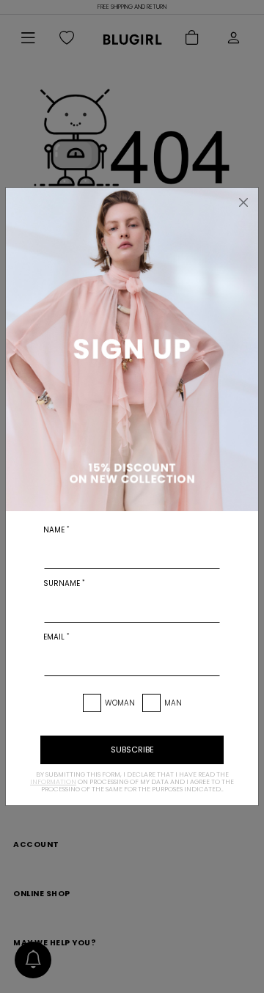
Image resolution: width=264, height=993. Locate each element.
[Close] (243, 202)
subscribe (132, 749)
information (53, 781)
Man (173, 702)
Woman (120, 702)
